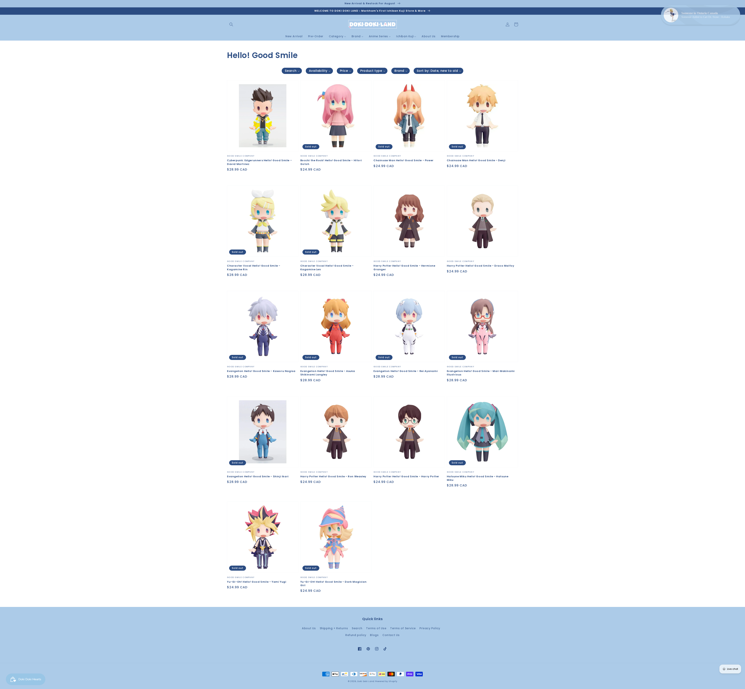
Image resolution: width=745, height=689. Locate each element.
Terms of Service (403, 628)
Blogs (374, 635)
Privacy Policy (429, 628)
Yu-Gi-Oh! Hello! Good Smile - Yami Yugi (256, 582)
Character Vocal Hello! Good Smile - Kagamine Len (327, 267)
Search (357, 628)
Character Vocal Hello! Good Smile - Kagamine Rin (253, 267)
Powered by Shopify (386, 681)
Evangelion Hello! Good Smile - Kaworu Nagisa (261, 371)
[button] (231, 24)
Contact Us (391, 635)
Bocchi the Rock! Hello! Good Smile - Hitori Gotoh (331, 162)
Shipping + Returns (334, 628)
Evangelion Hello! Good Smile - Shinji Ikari (258, 476)
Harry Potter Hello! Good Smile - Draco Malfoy (480, 266)
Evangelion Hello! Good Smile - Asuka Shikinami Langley (327, 372)
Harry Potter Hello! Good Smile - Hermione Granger (404, 267)
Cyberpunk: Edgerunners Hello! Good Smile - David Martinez (259, 162)
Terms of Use (376, 628)
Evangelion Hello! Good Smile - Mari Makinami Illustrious (481, 372)
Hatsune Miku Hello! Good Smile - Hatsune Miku (478, 478)
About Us (309, 628)
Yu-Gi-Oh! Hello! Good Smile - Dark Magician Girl (333, 583)
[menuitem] (294, 36)
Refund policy (355, 635)
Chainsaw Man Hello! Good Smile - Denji (476, 160)
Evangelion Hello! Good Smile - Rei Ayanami (405, 371)
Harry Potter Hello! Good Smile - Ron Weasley (333, 476)
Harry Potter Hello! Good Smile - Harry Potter (406, 476)
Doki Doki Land (366, 681)
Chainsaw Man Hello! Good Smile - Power (403, 160)
